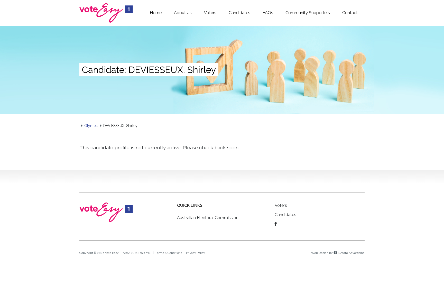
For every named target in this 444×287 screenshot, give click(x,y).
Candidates (285, 214)
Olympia (91, 126)
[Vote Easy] (106, 12)
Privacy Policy (195, 253)
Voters (281, 205)
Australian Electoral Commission (207, 217)
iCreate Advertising (351, 253)
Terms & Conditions (168, 253)
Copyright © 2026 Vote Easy (99, 253)
